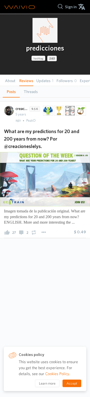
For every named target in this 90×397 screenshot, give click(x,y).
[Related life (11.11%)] (80, 111)
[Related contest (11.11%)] (58, 111)
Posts (11, 91)
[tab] (11, 92)
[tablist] (45, 92)
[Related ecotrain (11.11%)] (47, 111)
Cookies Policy (57, 373)
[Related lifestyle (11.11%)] (69, 111)
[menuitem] (71, 7)
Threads (31, 91)
